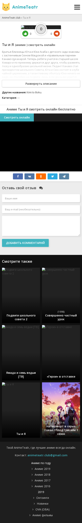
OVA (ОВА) (42, 509)
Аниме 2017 (42, 480)
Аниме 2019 (42, 469)
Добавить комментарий (25, 243)
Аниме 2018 (42, 474)
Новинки (42, 503)
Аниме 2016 (42, 486)
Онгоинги (42, 498)
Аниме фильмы (42, 515)
